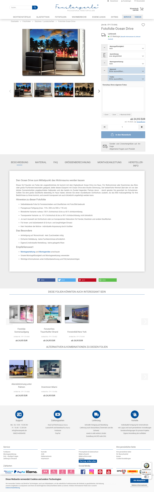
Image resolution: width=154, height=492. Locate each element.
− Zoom (113, 114)
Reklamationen (46, 456)
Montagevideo (45, 252)
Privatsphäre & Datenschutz (88, 452)
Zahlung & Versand (10, 458)
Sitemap (81, 458)
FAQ (55, 162)
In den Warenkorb (123, 135)
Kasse (118, 456)
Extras (114, 17)
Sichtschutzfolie (22, 17)
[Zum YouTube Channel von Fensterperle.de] (108, 472)
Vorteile (134, 420)
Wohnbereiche (79, 17)
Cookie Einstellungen (123, 458)
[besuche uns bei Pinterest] (100, 472)
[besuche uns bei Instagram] (91, 472)
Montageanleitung (110, 162)
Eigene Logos (98, 17)
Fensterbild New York (76, 332)
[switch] (146, 476)
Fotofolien (60, 17)
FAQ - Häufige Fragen (10, 456)
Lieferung (96, 420)
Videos (138, 17)
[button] (98, 91)
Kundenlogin (127, 1)
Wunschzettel (140, 1)
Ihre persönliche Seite (123, 452)
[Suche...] (35, 7)
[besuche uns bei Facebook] (83, 472)
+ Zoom (106, 114)
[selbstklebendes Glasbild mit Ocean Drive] (53, 52)
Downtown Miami (49, 387)
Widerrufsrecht (84, 454)
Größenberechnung (78, 162)
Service (127, 17)
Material (40, 162)
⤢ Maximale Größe (124, 114)
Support (19, 420)
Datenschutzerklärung (13, 488)
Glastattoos (42, 17)
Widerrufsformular (85, 456)
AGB (42, 454)
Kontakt (44, 452)
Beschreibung (19, 162)
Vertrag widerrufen (88, 461)
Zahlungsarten (57, 420)
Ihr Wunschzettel (122, 454)
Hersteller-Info (136, 163)
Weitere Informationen (139, 485)
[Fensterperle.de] (77, 7)
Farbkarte (6, 452)
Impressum (45, 458)
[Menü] (150, 463)
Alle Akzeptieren (139, 480)
